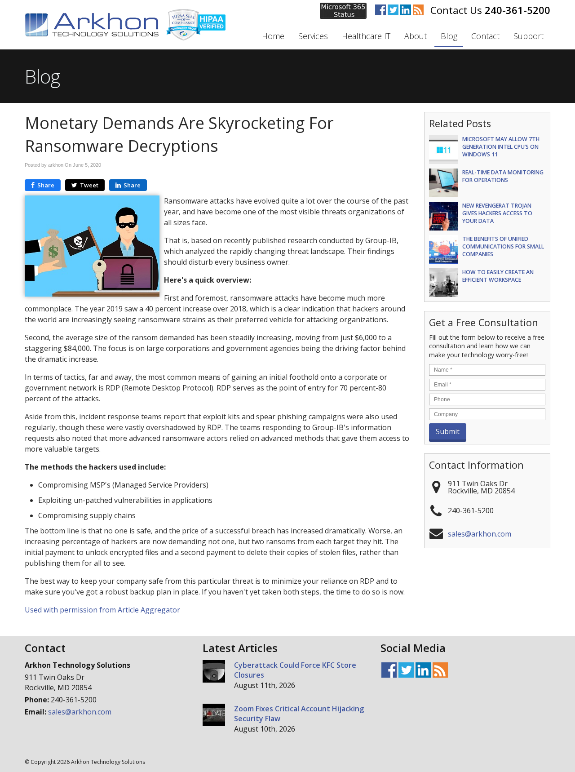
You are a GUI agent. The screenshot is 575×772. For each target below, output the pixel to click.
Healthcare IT (366, 36)
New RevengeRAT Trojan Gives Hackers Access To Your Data (497, 213)
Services (313, 36)
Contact (485, 36)
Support (528, 36)
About (415, 36)
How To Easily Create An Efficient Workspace (498, 276)
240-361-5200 (517, 10)
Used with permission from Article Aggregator (102, 610)
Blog (449, 36)
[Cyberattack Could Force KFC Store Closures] (214, 672)
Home (273, 36)
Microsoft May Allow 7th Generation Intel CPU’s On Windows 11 (501, 146)
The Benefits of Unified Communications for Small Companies (503, 246)
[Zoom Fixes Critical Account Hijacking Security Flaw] (214, 716)
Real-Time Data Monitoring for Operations (503, 176)
